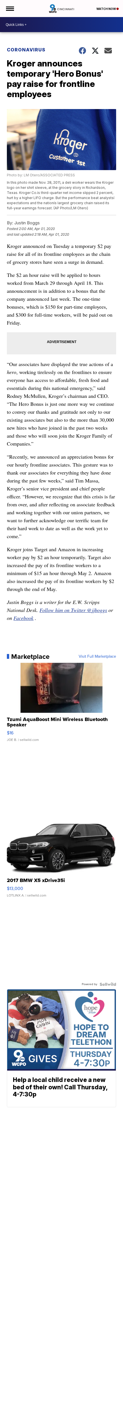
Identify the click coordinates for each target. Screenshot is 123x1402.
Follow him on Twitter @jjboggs (73, 610)
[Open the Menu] (9, 8)
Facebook (23, 618)
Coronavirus (26, 50)
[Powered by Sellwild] (108, 984)
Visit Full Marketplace (97, 657)
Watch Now (106, 9)
